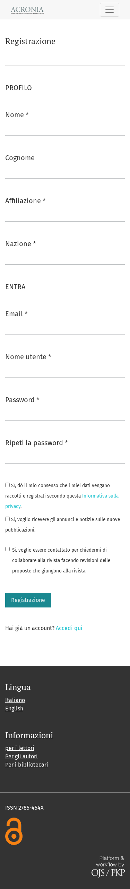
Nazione (20, 243)
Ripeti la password (36, 442)
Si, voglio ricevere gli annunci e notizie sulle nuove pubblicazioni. (62, 525)
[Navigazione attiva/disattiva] (109, 10)
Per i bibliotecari (26, 764)
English (14, 708)
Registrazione (28, 600)
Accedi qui (69, 628)
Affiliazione (25, 200)
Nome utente (28, 356)
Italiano (15, 700)
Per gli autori (21, 756)
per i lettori (19, 748)
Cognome (20, 158)
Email (16, 313)
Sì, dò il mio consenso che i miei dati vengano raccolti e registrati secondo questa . (62, 496)
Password (22, 399)
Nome (17, 114)
